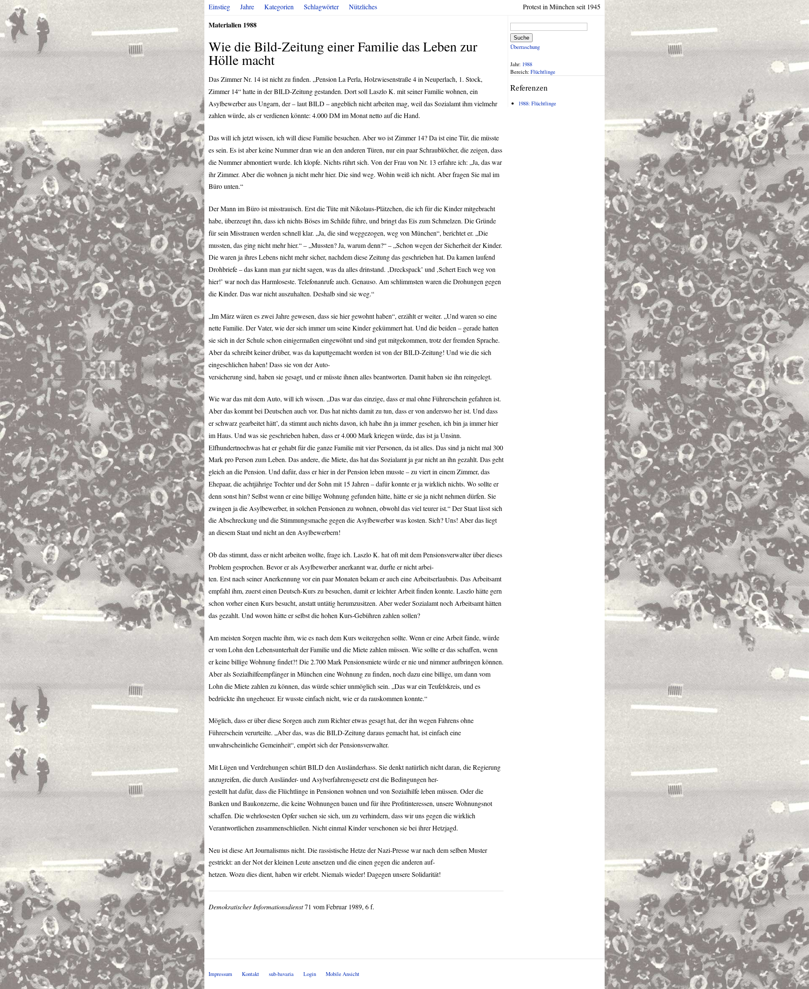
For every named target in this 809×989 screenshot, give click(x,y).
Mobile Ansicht (342, 974)
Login (309, 974)
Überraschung (525, 47)
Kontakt (250, 974)
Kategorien (279, 6)
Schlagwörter (321, 6)
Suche (521, 38)
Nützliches (363, 6)
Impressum (220, 974)
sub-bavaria (281, 974)
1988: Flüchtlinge (537, 103)
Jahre (247, 6)
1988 (527, 64)
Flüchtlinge (542, 71)
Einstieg (219, 6)
